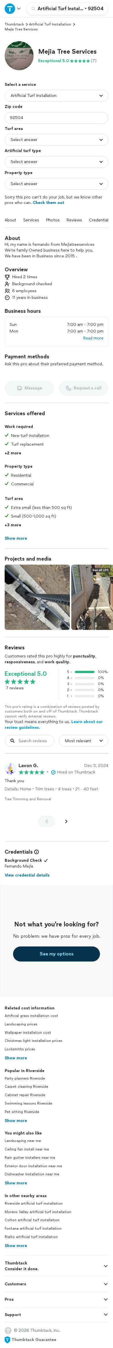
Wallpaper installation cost (28, 1033)
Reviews (74, 220)
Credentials (99, 220)
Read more (93, 338)
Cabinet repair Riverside (25, 1095)
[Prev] (46, 821)
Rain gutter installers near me (30, 1158)
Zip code (13, 106)
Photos (53, 220)
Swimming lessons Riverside (28, 1103)
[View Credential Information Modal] (36, 851)
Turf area (14, 128)
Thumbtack (14, 24)
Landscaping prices (21, 1024)
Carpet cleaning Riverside (26, 1087)
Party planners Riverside (25, 1078)
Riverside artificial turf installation (34, 1203)
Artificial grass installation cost (31, 1016)
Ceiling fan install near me (27, 1149)
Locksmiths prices (20, 1049)
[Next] (66, 821)
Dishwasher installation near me (32, 1174)
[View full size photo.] (37, 597)
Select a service (20, 84)
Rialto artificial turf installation (31, 1237)
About (10, 220)
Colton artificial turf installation (32, 1220)
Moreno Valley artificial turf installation (38, 1212)
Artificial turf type (23, 150)
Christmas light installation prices (33, 1041)
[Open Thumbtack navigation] (13, 8)
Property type (18, 172)
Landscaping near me (23, 1141)
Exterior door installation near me (33, 1166)
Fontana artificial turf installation (33, 1228)
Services (31, 220)
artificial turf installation (50, 24)
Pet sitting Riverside (22, 1112)
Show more (16, 1058)
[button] (19, 55)
